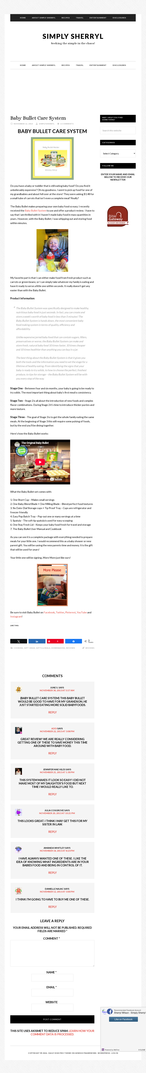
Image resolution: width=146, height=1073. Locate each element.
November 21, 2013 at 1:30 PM (57, 772)
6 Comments (67, 124)
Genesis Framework (85, 1053)
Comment (51, 938)
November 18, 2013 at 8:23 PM (57, 850)
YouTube (82, 612)
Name (51, 972)
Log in (114, 1053)
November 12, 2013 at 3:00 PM (57, 891)
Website (51, 1002)
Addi (54, 728)
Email (51, 987)
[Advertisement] (73, 95)
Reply (52, 712)
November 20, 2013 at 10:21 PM (57, 813)
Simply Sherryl (73, 36)
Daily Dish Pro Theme (59, 1053)
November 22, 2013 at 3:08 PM (57, 731)
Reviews (70, 648)
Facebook (49, 612)
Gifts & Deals (43, 648)
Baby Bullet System (35, 210)
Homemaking (58, 648)
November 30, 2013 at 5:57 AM (57, 690)
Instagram (16, 616)
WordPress (104, 1053)
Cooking (18, 648)
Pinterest (70, 612)
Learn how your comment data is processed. (62, 1032)
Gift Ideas (29, 648)
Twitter (60, 612)
